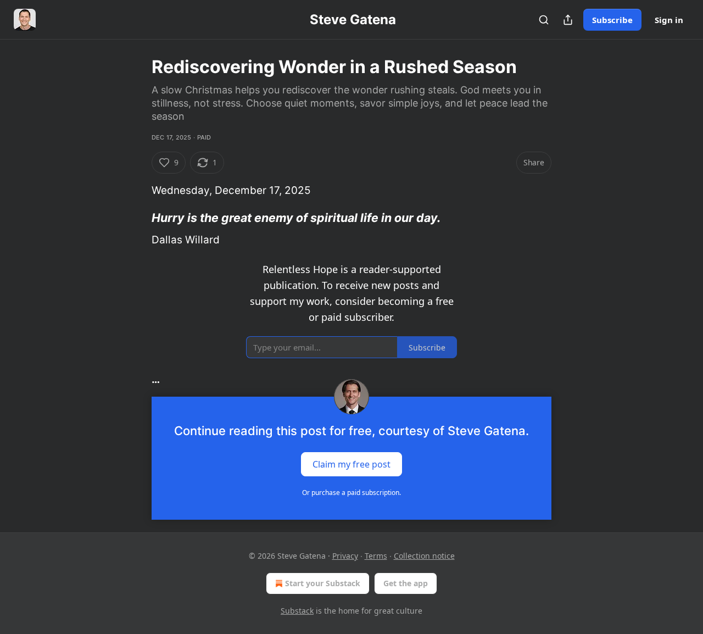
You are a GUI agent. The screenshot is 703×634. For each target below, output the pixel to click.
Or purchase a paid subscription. (351, 492)
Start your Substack (322, 583)
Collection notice (424, 555)
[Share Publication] (568, 20)
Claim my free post (351, 464)
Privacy (345, 555)
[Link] (136, 217)
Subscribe (612, 19)
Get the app (405, 583)
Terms (376, 555)
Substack (297, 610)
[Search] (544, 20)
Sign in (669, 19)
